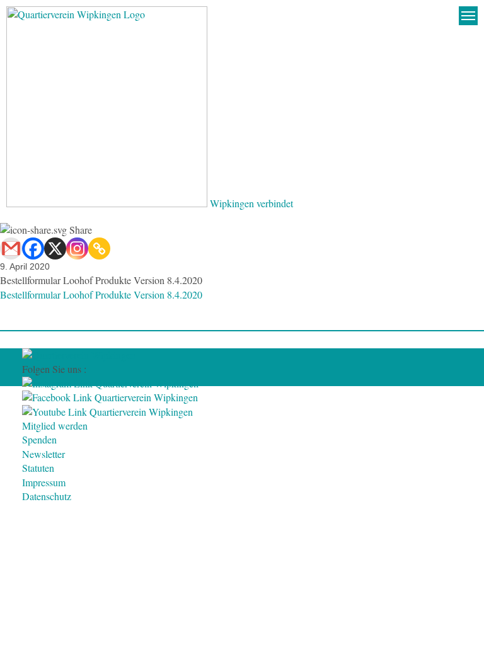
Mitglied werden (55, 425)
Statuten (38, 467)
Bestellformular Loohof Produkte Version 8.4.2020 (101, 294)
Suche (443, 15)
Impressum (44, 482)
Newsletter (43, 453)
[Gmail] (11, 248)
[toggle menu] (468, 15)
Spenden (39, 439)
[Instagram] (77, 248)
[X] (55, 248)
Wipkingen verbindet (251, 203)
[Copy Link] (99, 248)
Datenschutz (46, 496)
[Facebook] (33, 248)
